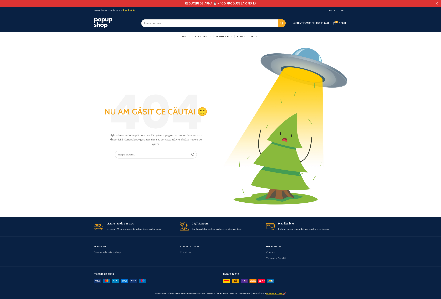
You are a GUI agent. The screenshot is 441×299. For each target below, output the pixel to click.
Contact (270, 252)
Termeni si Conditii (276, 258)
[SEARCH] (282, 23)
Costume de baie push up (107, 252)
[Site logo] (115, 22)
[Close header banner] (436, 3)
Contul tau (185, 252)
